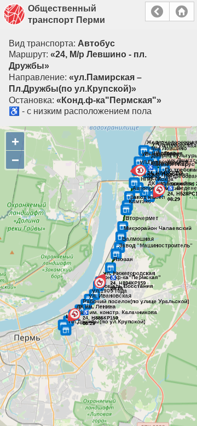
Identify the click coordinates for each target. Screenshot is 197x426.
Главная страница (181, 11)
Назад (157, 11)
